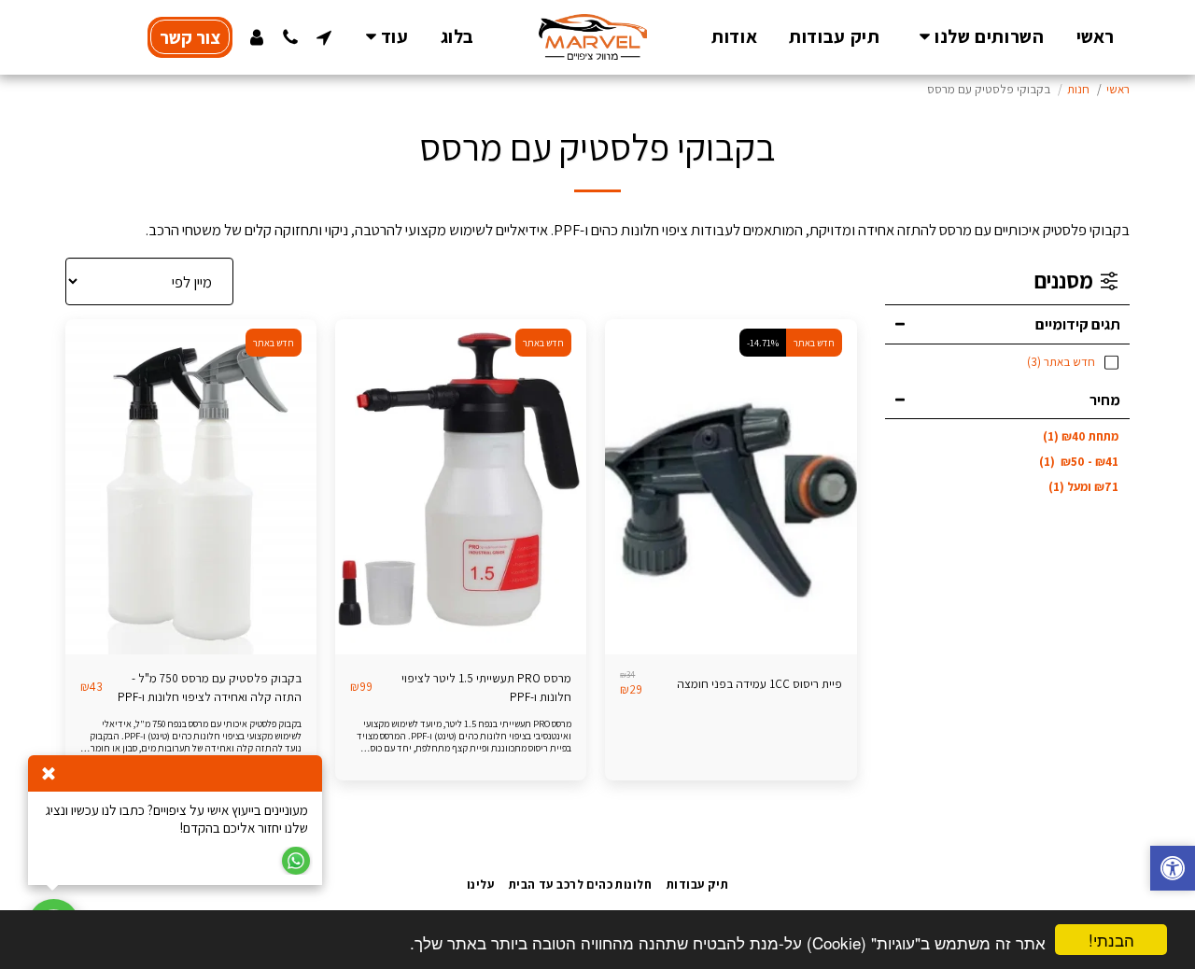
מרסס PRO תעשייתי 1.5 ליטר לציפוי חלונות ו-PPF (486, 687)
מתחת (1080, 436)
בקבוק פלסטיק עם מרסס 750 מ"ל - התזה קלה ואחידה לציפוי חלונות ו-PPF (210, 687)
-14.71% (763, 342)
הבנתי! (1111, 939)
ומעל (1083, 487)
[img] (730, 486)
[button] (977, 37)
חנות (1078, 89)
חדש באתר (814, 342)
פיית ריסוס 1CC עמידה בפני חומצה (759, 684)
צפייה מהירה (730, 617)
